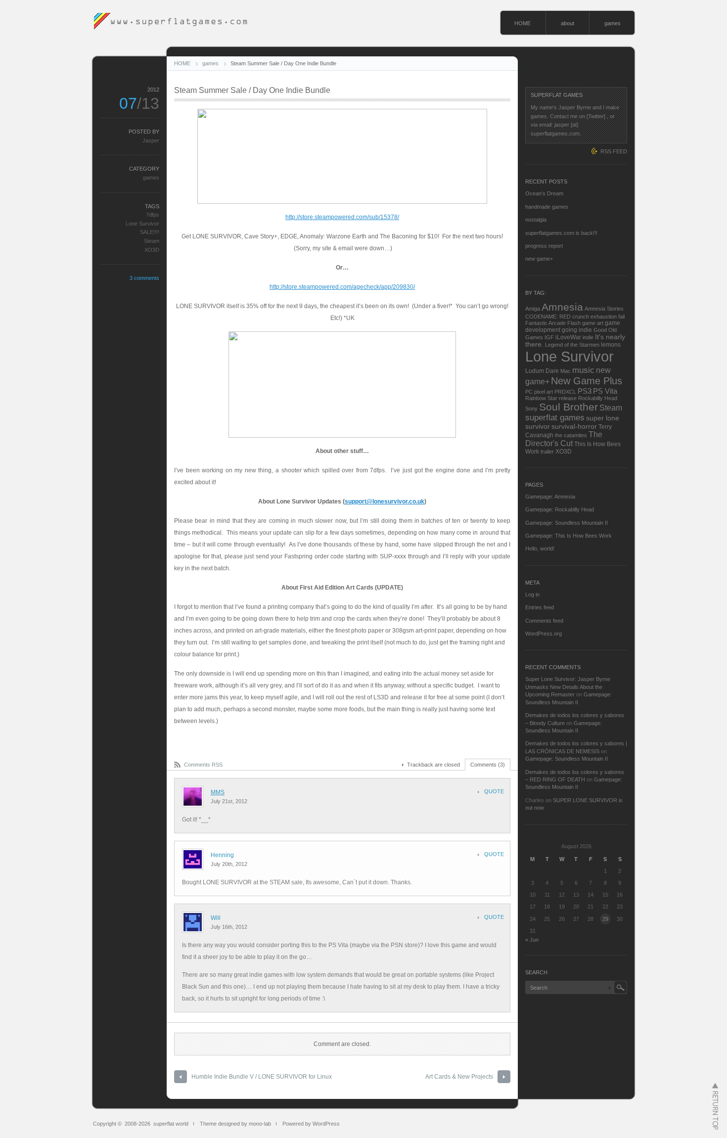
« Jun (532, 940)
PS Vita (605, 391)
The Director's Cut (563, 439)
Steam (151, 241)
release (568, 398)
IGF (549, 337)
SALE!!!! (149, 232)
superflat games (555, 417)
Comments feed (544, 621)
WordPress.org (543, 634)
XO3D (151, 250)
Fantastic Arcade (545, 323)
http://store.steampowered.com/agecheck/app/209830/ (342, 286)
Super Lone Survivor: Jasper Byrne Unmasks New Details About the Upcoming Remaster (567, 686)
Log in (532, 594)
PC (529, 392)
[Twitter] (596, 116)
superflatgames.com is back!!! (561, 233)
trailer (547, 452)
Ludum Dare (542, 370)
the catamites (571, 435)
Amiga (532, 309)
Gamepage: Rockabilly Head (559, 509)
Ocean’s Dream (544, 193)
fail (621, 316)
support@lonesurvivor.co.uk (384, 501)
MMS (218, 792)
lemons (611, 344)
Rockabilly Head (597, 398)
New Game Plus (586, 380)
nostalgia (535, 220)
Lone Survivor (142, 224)
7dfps (152, 215)
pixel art (543, 392)
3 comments (144, 278)
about (567, 23)
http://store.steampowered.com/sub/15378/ (342, 217)
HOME (522, 23)
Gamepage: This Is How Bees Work (568, 536)
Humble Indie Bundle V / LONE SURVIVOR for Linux (261, 1076)
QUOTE (494, 791)
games (612, 23)
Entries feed (539, 607)
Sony (531, 408)
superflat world (170, 1124)
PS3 (584, 391)
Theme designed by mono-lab (235, 1124)
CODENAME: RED (548, 316)
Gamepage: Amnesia (550, 497)
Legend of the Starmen (572, 345)
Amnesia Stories (604, 309)
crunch (580, 316)
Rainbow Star (541, 398)
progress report (544, 246)
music (583, 370)
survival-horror (574, 426)
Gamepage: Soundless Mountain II (566, 523)
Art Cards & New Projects (459, 1076)
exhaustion (604, 316)
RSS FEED (613, 151)
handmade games (546, 207)
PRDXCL (565, 392)
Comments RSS (203, 765)
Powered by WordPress (311, 1124)
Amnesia (562, 307)
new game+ (539, 259)
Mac (565, 371)
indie (588, 337)
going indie (577, 329)
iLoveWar (568, 337)
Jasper (150, 140)
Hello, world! (539, 548)
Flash (574, 323)
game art (592, 323)
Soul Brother (568, 406)
